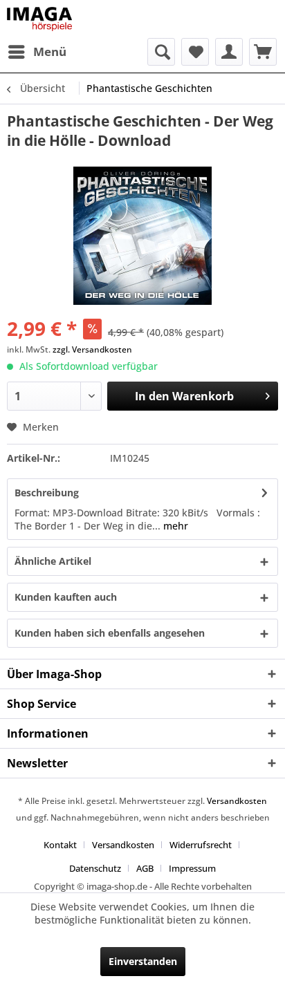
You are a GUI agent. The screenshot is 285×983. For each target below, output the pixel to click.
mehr (174, 525)
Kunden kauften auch (66, 596)
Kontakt (60, 845)
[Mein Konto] (229, 52)
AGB (145, 868)
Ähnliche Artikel (53, 561)
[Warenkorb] (263, 52)
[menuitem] (36, 52)
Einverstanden (143, 961)
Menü (49, 51)
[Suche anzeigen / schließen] (161, 52)
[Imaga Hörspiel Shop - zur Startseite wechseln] (39, 19)
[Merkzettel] (195, 52)
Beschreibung (47, 492)
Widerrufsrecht (200, 845)
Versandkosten (237, 801)
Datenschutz (95, 868)
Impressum (192, 868)
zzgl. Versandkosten (92, 349)
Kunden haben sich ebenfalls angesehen (110, 632)
